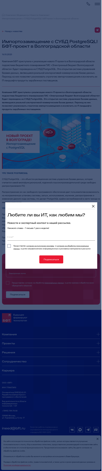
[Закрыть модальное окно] (93, 206)
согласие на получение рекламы (40, 246)
